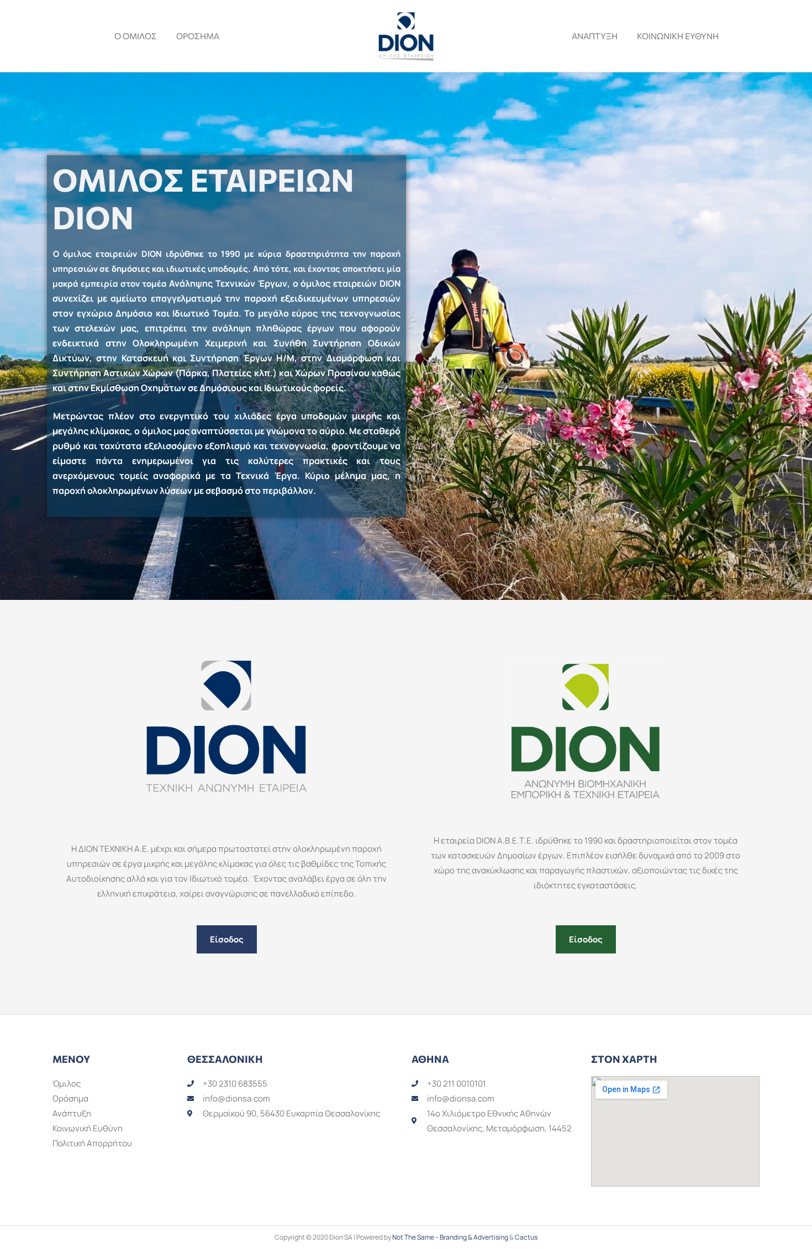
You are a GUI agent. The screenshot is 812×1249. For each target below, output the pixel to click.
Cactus (526, 1237)
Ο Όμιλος (135, 36)
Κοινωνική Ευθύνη (678, 36)
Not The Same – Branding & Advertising (450, 1237)
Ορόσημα (197, 36)
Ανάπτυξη (595, 36)
